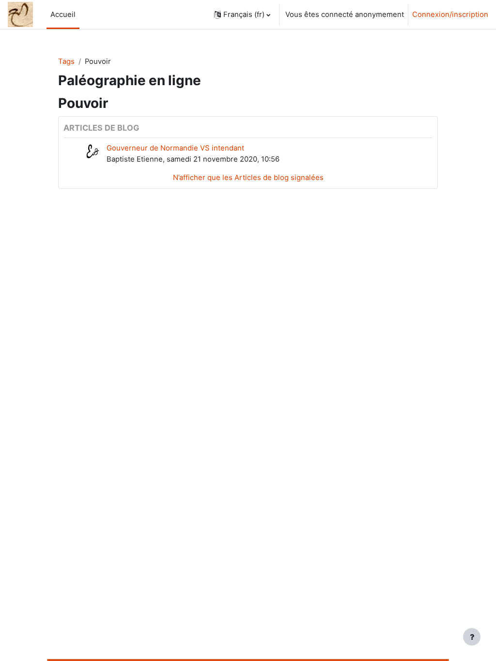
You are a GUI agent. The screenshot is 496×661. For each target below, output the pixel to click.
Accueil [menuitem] (63, 14)
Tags (66, 61)
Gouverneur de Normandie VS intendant (175, 148)
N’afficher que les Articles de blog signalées (248, 177)
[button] (242, 14)
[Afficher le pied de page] (471, 637)
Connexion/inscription (450, 14)
